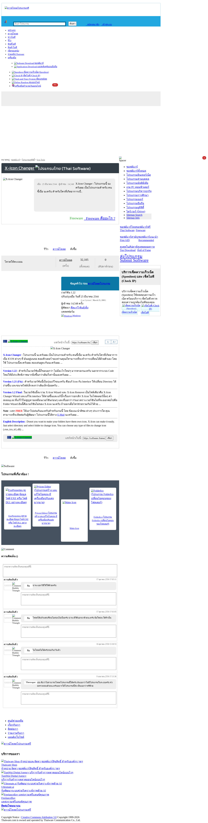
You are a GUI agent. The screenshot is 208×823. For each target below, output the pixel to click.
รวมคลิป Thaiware (16, 54)
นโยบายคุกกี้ (67, 813)
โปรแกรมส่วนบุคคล (137, 179)
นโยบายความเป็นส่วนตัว (43, 813)
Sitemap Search (134, 215)
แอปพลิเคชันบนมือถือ (47, 66)
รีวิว (9, 40)
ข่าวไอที (11, 37)
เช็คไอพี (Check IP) (31, 75)
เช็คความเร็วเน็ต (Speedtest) (36, 72)
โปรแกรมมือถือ (135, 203)
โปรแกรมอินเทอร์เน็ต (138, 175)
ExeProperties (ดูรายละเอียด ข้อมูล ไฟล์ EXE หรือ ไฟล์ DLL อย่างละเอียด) (17, 521)
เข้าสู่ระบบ (106, 24)
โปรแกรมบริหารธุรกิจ (138, 191)
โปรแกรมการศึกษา (137, 195)
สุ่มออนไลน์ (34, 82)
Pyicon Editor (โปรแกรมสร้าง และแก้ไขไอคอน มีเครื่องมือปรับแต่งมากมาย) (46, 518)
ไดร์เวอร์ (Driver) (135, 211)
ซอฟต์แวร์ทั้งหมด (136, 170)
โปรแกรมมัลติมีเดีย (137, 183)
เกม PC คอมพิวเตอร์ (137, 187)
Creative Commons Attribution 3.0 (39, 817)
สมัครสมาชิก (92, 24)
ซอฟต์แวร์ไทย (128, 229)
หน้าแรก (12, 30)
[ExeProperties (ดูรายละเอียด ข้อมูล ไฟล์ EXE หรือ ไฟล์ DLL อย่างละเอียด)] (17, 496)
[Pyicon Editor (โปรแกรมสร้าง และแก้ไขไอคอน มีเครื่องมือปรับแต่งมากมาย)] (46, 494)
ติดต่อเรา (13, 729)
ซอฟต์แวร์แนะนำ (148, 238)
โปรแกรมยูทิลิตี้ (28, 160)
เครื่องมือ (12, 57)
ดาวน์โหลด (13, 34)
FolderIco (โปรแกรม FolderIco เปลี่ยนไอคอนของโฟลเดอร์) (103, 520)
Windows (76, 315)
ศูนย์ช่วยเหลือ (15, 720)
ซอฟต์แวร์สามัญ (129, 238)
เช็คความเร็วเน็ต (129, 312)
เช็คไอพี (145, 312)
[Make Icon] (74, 506)
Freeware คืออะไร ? (99, 218)
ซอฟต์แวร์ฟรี (143, 229)
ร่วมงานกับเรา (16, 733)
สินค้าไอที (12, 47)
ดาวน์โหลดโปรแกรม (99, 283)
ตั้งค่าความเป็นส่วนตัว (13, 813)
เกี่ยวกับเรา (14, 724)
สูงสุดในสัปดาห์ (128, 248)
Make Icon (74, 528)
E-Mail (61, 414)
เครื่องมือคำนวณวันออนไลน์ (27, 86)
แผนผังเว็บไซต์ (16, 737)
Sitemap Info (133, 217)
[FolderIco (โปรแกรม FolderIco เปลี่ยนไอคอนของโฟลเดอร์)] (103, 496)
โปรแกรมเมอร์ (134, 199)
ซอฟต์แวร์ (39, 63)
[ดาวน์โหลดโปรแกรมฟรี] (17, 8)
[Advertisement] (104, 132)
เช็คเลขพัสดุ (41, 79)
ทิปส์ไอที (12, 44)
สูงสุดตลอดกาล (146, 248)
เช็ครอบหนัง (13, 51)
